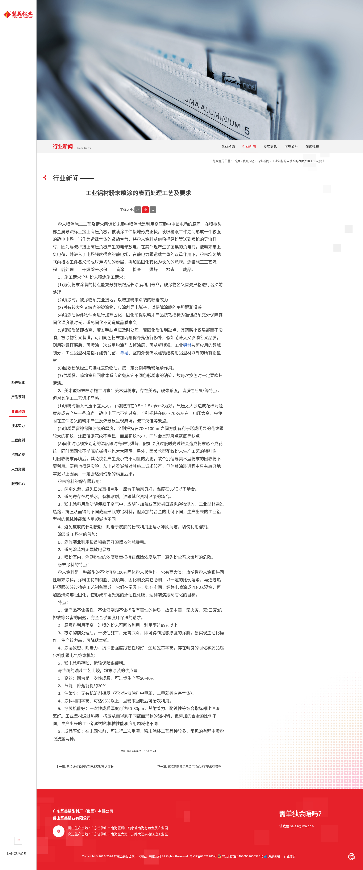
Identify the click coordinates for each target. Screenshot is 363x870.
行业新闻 (249, 146)
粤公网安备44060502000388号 (242, 856)
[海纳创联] (266, 856)
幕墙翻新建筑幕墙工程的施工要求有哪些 (194, 766)
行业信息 (288, 856)
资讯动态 (249, 161)
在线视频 (312, 146)
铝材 (187, 345)
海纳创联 (274, 856)
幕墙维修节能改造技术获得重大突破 (90, 766)
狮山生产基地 (118, 828)
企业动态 (228, 146)
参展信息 (270, 146)
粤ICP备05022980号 (203, 856)
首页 (237, 161)
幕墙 (124, 353)
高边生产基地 (118, 834)
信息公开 (291, 146)
